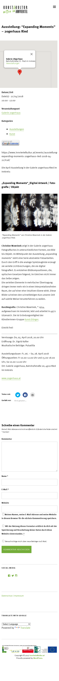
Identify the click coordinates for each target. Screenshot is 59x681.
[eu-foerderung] (29, 652)
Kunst (12, 134)
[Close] (31, 54)
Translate (25, 628)
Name (5, 476)
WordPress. (38, 658)
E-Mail (5, 489)
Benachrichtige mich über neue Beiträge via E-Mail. (26, 541)
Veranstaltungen (12, 63)
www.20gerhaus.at (11, 378)
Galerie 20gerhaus (11, 112)
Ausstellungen (16, 129)
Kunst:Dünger (31, 319)
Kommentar (7, 438)
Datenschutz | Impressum (13, 595)
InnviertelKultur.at (37, 655)
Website (5, 502)
